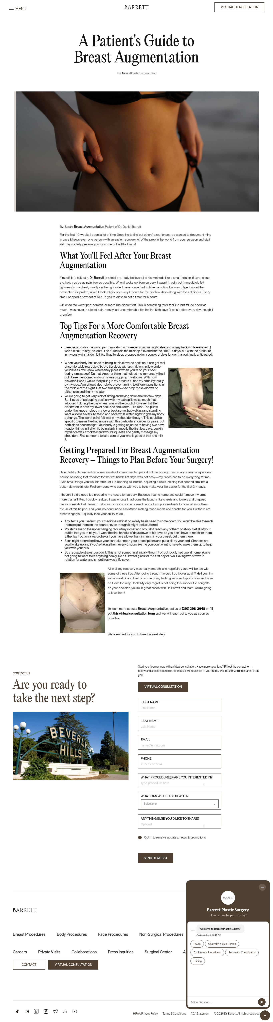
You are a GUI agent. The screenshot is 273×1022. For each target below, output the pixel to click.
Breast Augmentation (89, 227)
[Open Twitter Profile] (55, 1011)
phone (146, 758)
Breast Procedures (29, 934)
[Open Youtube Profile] (74, 1011)
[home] (136, 7)
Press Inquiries (121, 952)
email (145, 740)
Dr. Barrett (97, 278)
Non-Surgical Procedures (161, 934)
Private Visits (49, 952)
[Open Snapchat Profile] (65, 1011)
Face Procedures (113, 934)
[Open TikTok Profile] (17, 1011)
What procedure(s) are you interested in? (176, 777)
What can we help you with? (164, 796)
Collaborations (84, 952)
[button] (17, 9)
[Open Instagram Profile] (26, 1011)
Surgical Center (158, 952)
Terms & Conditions (174, 1013)
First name (150, 702)
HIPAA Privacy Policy (145, 1013)
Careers (20, 952)
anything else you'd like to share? (170, 818)
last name (149, 721)
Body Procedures (72, 934)
